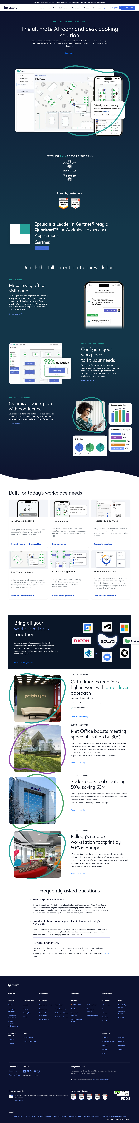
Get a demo (69, 53)
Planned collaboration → (22, 595)
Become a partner (90, 1010)
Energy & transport (43, 1014)
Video (120, 1049)
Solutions (63, 8)
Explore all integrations (23, 662)
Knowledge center (122, 1006)
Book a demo (127, 8)
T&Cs (95, 1080)
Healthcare (59, 1005)
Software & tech (61, 1013)
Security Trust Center (92, 1116)
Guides (104, 1049)
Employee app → (60, 544)
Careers (105, 1013)
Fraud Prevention (44, 1116)
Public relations (14, 1075)
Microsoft (77, 1004)
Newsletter (106, 1021)
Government (44, 1019)
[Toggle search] (103, 7)
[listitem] (24, 1071)
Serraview (11, 1043)
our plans (105, 953)
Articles (105, 1037)
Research (121, 1045)
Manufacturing (60, 1009)
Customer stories (108, 1041)
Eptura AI (40, 8)
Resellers (74, 1009)
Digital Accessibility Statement (114, 1116)
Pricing (86, 8)
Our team (106, 1005)
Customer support (122, 1012)
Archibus (11, 1039)
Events (105, 1045)
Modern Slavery (60, 1116)
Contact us (13, 1071)
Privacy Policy (30, 1116)
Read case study (78, 762)
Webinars (121, 1037)
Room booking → (19, 543)
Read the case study (79, 716)
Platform (11, 1005)
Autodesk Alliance (74, 1014)
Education (43, 1009)
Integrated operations (12, 1016)
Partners (75, 8)
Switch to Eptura (29, 1041)
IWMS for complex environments (13, 1023)
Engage (26, 1009)
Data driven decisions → (105, 595)
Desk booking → (35, 544)
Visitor (25, 1017)
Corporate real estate (76, 1020)
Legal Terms (17, 1116)
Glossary (121, 1017)
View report (41, 248)
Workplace (27, 1013)
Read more (101, 2)
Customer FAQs (75, 1116)
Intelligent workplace (11, 1010)
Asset (25, 1005)
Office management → (63, 595)
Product (50, 8)
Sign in (115, 8)
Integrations (28, 1037)
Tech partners (92, 1005)
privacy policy (104, 1080)
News (104, 1009)
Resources (97, 8)
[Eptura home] (11, 7)
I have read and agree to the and (91, 1080)
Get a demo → (15, 313)
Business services (45, 1005)
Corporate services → (104, 544)
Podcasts (121, 1041)
